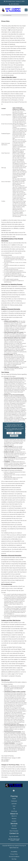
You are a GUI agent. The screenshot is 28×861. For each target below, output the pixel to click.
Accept (10, 432)
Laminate (14, 803)
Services (14, 825)
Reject (18, 432)
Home (4, 15)
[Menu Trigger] (26, 10)
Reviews (14, 818)
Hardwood (14, 801)
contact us (4, 307)
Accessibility (14, 851)
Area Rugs (14, 811)
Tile (14, 808)
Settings (14, 435)
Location (14, 821)
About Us (14, 816)
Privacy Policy (14, 854)
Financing (14, 828)
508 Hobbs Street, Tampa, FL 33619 (14, 1)
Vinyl (14, 806)
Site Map (14, 859)
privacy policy (14, 428)
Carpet (14, 798)
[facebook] (13, 791)
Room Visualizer (14, 831)
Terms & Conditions (14, 856)
